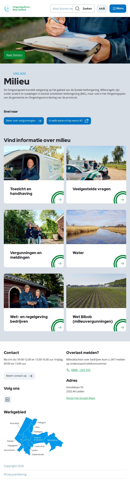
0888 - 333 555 (80, 370)
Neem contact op (16, 375)
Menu (120, 8)
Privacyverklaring (15, 474)
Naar (14, 55)
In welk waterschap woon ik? (70, 121)
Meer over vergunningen (21, 120)
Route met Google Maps (80, 398)
